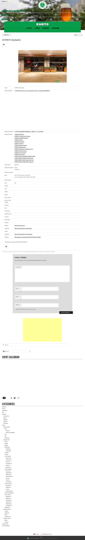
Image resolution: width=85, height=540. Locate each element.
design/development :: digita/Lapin (50, 538)
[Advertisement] (42, 329)
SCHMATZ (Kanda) (19, 140)
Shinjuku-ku (9, 503)
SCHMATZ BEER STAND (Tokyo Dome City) (24, 160)
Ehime (6, 520)
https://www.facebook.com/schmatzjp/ (23, 228)
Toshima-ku (8, 481)
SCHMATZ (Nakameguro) (20, 147)
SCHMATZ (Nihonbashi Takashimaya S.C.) (24, 149)
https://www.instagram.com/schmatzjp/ (23, 234)
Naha (6, 514)
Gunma (6, 443)
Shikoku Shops (7, 518)
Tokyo (37, 251)
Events (5, 19)
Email (18, 297)
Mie (5, 436)
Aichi (6, 428)
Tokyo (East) (8, 456)
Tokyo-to (41, 251)
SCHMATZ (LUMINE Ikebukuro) (21, 138)
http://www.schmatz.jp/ (20, 225)
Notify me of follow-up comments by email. (26, 309)
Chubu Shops (6, 427)
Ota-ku (7, 489)
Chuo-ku (15, 251)
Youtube (4, 398)
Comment (18, 267)
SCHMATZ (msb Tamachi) (20, 152)
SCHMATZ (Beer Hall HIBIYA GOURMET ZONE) (25, 156)
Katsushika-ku (9, 476)
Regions (4, 414)
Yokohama (8, 450)
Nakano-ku (8, 496)
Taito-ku (8, 480)
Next (76, 34)
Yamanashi (7, 507)
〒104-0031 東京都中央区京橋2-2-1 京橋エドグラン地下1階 (29, 131)
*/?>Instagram (8, 398)
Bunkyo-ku (8, 458)
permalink (52, 251)
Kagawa (6, 522)
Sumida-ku (8, 467)
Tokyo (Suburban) (9, 492)
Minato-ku (8, 487)
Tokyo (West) (8, 494)
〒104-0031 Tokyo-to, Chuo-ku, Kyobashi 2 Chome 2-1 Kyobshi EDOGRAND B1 (32, 90)
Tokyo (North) (8, 469)
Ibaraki (6, 445)
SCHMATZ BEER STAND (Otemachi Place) (24, 158)
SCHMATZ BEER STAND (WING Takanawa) (24, 161)
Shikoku (45, 28)
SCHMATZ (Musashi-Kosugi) (21, 145)
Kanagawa (7, 447)
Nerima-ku (8, 498)
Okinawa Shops (7, 509)
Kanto (29, 28)
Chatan (6, 511)
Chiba (6, 441)
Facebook (11, 398)
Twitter (15, 398)
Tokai (37, 28)
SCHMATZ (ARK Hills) (19, 134)
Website (17, 304)
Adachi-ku (8, 471)
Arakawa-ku (9, 472)
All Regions (6, 416)
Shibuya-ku (8, 502)
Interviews (4, 410)
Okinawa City (8, 516)
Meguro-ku (8, 485)
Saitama (6, 452)
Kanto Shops (6, 439)
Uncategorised (6, 525)
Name (18, 289)
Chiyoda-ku (8, 460)
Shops (5, 15)
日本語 (3, 1)
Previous (6, 34)
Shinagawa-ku (9, 491)
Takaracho (33, 251)
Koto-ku (8, 465)
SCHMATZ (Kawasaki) (19, 141)
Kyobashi (29, 251)
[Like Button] (3, 44)
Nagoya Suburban (10, 432)
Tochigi (6, 454)
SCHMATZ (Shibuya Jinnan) (21, 150)
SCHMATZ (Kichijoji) (19, 143)
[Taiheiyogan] (42, 5)
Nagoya (8, 430)
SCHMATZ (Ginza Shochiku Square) (22, 136)
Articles (4, 407)
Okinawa (55, 28)
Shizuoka (5, 423)
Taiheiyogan (5, 524)
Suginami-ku (9, 505)
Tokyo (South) (8, 483)
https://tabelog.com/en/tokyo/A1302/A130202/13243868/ (28, 237)
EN (6, 1)
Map (3, 412)
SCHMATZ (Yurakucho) (20, 154)
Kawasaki (8, 449)
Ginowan (7, 513)
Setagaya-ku (9, 500)
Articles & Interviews (13, 11)
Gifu (6, 434)
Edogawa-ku (9, 463)
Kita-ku (7, 478)
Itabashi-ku (8, 474)
